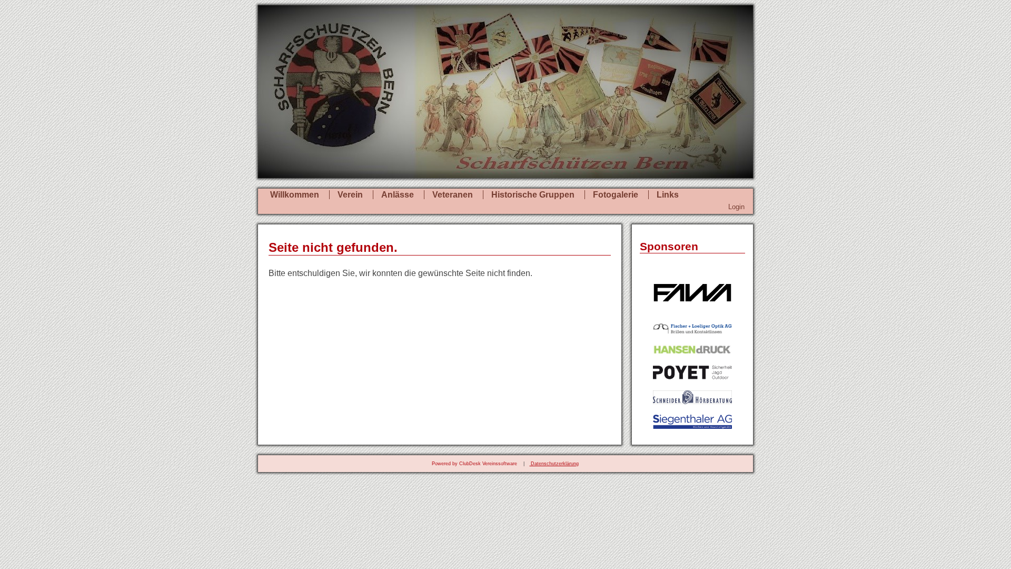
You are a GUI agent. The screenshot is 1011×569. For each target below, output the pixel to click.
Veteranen (452, 194)
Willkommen (294, 194)
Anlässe (397, 194)
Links (668, 194)
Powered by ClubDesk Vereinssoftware (474, 463)
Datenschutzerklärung (554, 463)
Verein (350, 194)
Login (736, 207)
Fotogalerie (615, 194)
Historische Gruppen (532, 194)
